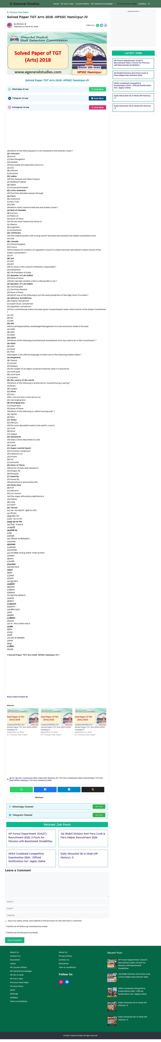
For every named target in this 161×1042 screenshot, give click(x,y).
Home (56, 4)
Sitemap (14, 994)
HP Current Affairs (18, 967)
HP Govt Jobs (67, 4)
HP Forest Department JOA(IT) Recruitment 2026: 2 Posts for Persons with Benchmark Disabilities (30, 837)
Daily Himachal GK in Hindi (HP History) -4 (132, 107)
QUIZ (12, 990)
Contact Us (15, 956)
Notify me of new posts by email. (22, 932)
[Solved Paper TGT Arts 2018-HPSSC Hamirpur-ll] (90, 717)
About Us (14, 952)
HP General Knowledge (102, 4)
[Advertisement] (57, 130)
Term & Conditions (18, 1001)
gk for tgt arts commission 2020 (23, 778)
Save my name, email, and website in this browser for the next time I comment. (45, 921)
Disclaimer (15, 960)
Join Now (99, 89)
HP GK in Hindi (16, 975)
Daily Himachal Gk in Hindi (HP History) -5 (79, 855)
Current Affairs (82, 4)
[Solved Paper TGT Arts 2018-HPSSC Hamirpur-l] (56, 717)
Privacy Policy (16, 986)
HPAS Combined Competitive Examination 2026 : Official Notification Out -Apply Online (26, 857)
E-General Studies (24, 4)
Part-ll (16, 697)
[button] (149, 4)
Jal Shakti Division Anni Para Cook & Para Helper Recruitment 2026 (83, 835)
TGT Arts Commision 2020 (40, 780)
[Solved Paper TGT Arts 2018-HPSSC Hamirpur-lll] (22, 717)
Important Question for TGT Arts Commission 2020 (60, 778)
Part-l (10, 697)
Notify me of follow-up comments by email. (27, 926)
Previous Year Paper (127, 4)
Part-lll (24, 697)
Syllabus (142, 4)
